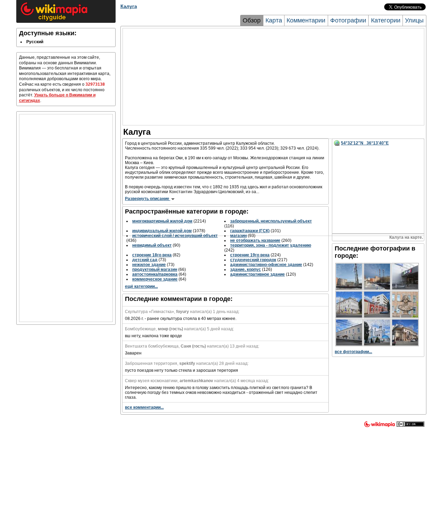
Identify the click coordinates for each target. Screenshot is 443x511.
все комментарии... (144, 407)
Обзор (252, 20)
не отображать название (255, 240)
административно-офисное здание (266, 264)
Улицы (414, 20)
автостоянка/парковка (155, 274)
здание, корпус (245, 269)
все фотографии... (353, 351)
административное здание (257, 274)
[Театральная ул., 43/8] (349, 305)
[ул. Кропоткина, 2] (349, 333)
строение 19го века (250, 255)
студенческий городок (253, 259)
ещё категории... (141, 286)
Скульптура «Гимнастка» (149, 311)
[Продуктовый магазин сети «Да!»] (405, 277)
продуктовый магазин (154, 269)
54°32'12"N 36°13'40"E (365, 143)
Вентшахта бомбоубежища (152, 346)
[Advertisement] (65, 218)
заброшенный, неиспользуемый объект (271, 221)
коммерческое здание (155, 279)
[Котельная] (349, 277)
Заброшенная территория (151, 363)
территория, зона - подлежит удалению (270, 245)
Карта (273, 20)
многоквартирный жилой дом (162, 221)
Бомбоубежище (140, 329)
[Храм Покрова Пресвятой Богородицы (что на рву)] (377, 333)
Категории (385, 20)
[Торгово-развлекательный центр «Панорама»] (405, 333)
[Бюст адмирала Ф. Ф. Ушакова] (405, 305)
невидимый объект (152, 245)
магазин (238, 235)
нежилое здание (149, 264)
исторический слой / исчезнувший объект (175, 235)
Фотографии (348, 20)
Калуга (128, 6)
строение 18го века (152, 255)
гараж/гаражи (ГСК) (250, 230)
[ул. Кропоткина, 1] (377, 305)
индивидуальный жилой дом (162, 230)
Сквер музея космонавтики (151, 380)
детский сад (144, 259)
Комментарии (306, 20)
